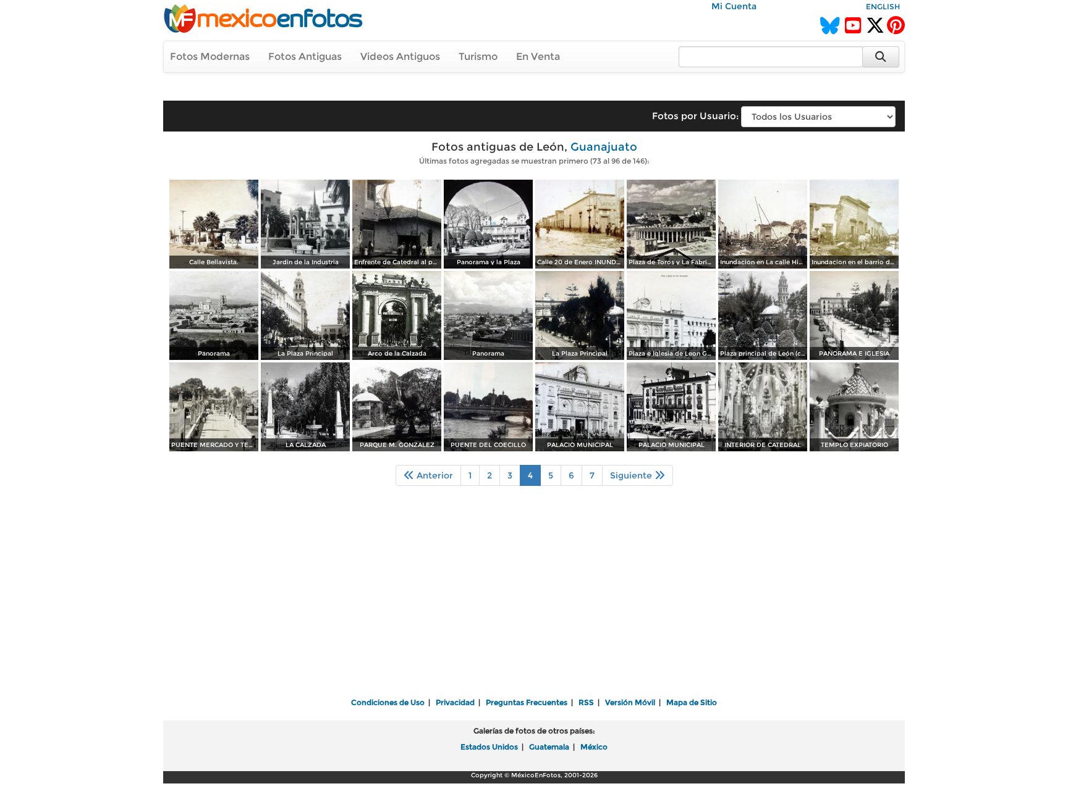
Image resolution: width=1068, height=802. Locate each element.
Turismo (478, 56)
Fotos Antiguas (305, 56)
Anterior (433, 475)
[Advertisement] (534, 600)
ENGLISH (883, 6)
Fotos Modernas (210, 56)
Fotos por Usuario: (695, 116)
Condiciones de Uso (388, 702)
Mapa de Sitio (691, 702)
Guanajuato (603, 147)
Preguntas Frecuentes (526, 702)
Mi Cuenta (733, 6)
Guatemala (549, 746)
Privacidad (455, 702)
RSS (586, 702)
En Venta (538, 56)
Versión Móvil (630, 702)
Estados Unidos (489, 746)
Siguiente (632, 475)
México (594, 746)
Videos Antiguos (400, 56)
